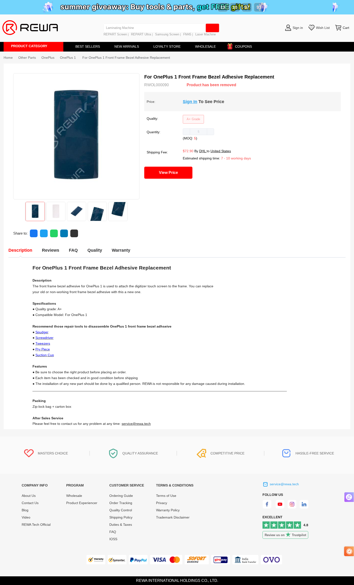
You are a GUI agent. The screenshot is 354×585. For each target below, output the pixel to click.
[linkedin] (304, 507)
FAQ (112, 532)
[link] (27, 57)
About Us (29, 496)
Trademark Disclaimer (173, 517)
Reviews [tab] (50, 250)
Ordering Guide (121, 496)
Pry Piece (42, 349)
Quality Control (120, 510)
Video (26, 517)
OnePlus (47, 57)
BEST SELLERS (87, 46)
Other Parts (27, 57)
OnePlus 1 (68, 57)
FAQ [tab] (73, 250)
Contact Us (30, 503)
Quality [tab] (94, 250)
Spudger (41, 332)
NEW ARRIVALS (126, 46)
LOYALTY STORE (167, 46)
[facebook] (267, 507)
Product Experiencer (81, 503)
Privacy (161, 503)
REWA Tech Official (37, 524)
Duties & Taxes (120, 524)
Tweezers (42, 343)
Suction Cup (44, 355)
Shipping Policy (120, 517)
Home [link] (8, 57)
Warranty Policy (168, 510)
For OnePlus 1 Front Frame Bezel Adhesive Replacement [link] (126, 57)
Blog (25, 510)
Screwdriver (44, 338)
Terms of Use (166, 496)
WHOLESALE (205, 46)
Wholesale (74, 496)
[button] (186, 132)
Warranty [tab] (121, 250)
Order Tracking (120, 503)
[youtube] (280, 507)
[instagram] (292, 507)
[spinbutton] (198, 131)
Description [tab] (20, 250)
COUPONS (243, 46)
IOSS (113, 539)
